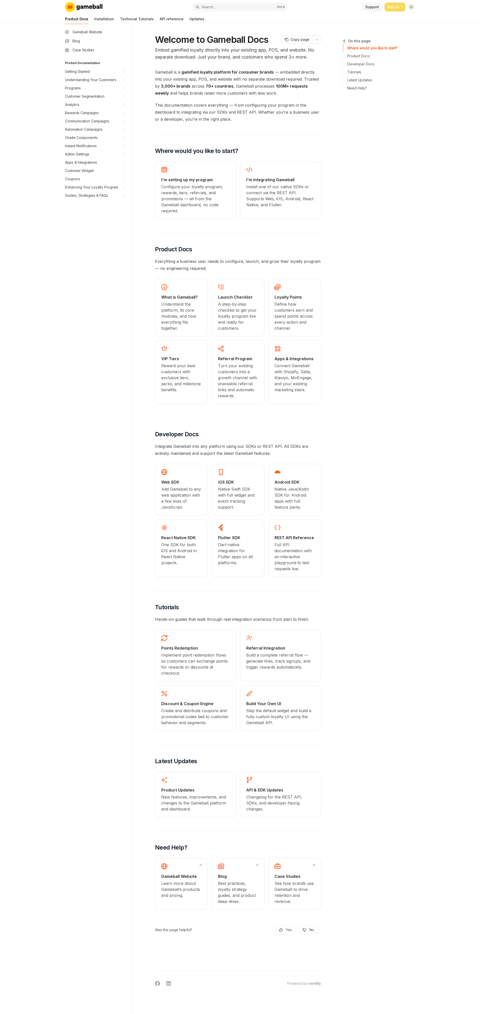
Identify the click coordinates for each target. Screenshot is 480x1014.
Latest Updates (359, 80)
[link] (195, 190)
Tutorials (354, 72)
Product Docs (76, 19)
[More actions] (316, 39)
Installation (104, 19)
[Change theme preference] (411, 7)
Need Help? (357, 88)
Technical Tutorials (137, 19)
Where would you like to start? (372, 48)
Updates (197, 19)
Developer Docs (360, 64)
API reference (172, 19)
